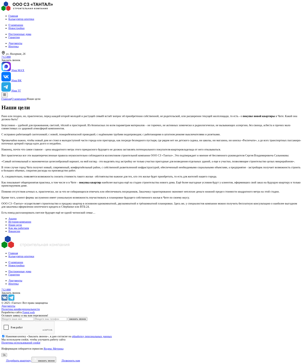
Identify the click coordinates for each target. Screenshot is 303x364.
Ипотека (13, 46)
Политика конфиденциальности (20, 309)
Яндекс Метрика (53, 348)
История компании (19, 221)
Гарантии (14, 37)
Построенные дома (19, 34)
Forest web (28, 312)
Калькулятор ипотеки (21, 19)
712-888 (6, 56)
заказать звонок (77, 319)
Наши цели (15, 224)
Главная (13, 15)
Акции (12, 218)
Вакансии (14, 231)
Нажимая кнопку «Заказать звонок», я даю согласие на (59, 336)
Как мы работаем (18, 228)
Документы (15, 43)
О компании (15, 25)
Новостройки (16, 28)
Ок (4, 355)
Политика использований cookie (20, 342)
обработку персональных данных (92, 336)
